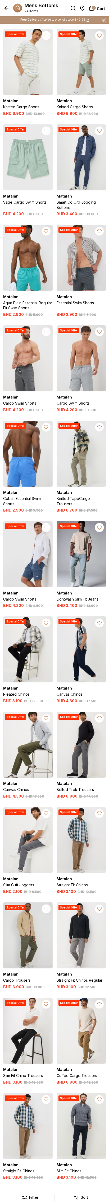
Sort (84, 1197)
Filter (33, 1197)
